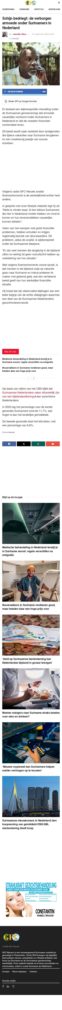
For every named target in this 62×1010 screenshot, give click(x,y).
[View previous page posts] (28, 378)
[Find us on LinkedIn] (8, 986)
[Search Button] (59, 3)
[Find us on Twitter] (13, 986)
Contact (5, 971)
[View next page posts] (33, 378)
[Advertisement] (31, 166)
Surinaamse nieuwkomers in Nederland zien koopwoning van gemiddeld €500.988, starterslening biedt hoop (29, 824)
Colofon (33, 971)
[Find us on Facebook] (3, 986)
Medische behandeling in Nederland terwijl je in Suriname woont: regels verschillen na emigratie (27, 360)
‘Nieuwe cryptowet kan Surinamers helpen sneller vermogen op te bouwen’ (28, 768)
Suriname (24, 9)
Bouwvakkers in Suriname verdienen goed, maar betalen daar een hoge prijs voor (27, 369)
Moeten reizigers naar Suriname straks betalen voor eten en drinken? (31, 714)
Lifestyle (39, 9)
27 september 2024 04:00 (43, 34)
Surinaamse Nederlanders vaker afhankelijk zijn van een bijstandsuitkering (30, 394)
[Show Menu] (3, 3)
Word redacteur (19, 971)
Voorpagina (8, 9)
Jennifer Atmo (19, 34)
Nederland (54, 9)
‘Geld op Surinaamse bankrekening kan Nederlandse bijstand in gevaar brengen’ (27, 661)
